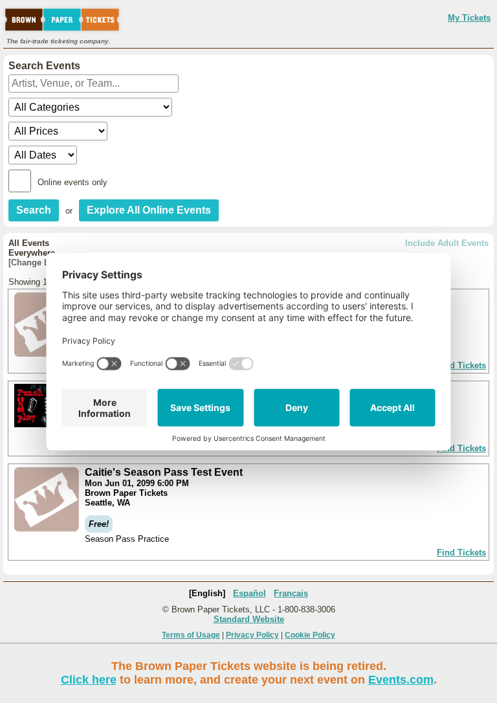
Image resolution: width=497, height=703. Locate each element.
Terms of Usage (191, 635)
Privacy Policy (252, 635)
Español (249, 593)
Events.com (401, 679)
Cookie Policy (310, 635)
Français (291, 593)
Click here (88, 679)
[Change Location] (45, 262)
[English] (207, 593)
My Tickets (469, 18)
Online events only (72, 182)
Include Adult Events (447, 243)
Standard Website (249, 619)
